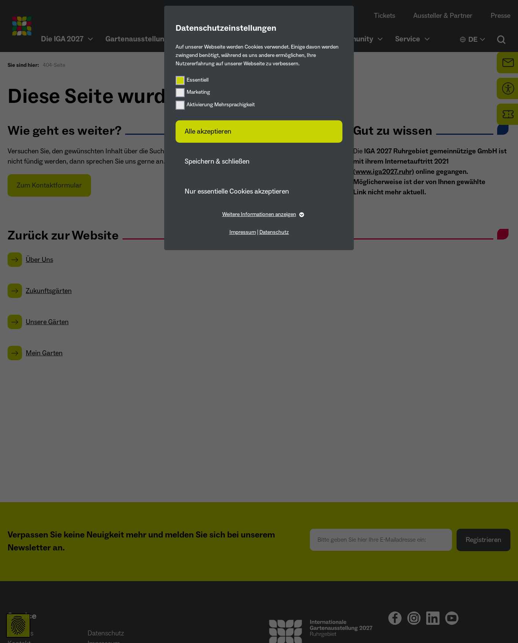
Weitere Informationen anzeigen (259, 214)
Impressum (242, 232)
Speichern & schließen (217, 161)
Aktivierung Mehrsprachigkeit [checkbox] (221, 104)
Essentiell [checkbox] (198, 80)
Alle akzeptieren (208, 131)
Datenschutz (274, 232)
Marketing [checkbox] (198, 92)
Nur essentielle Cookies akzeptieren (237, 191)
